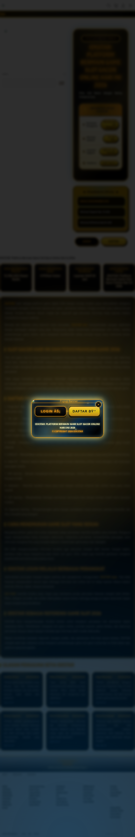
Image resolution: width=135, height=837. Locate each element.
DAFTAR (80, 411)
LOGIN (47, 411)
